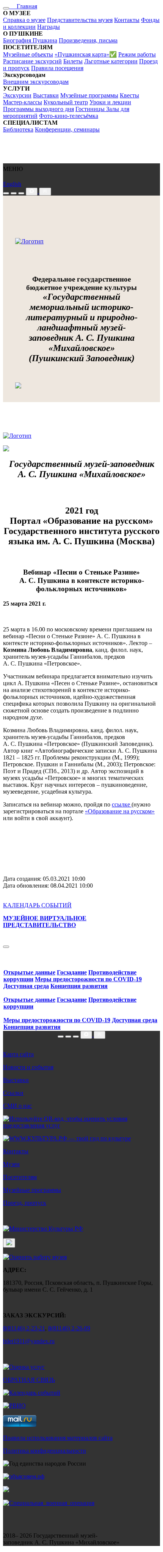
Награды (48, 26)
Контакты (126, 20)
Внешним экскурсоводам (36, 81)
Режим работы (137, 54)
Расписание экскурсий (32, 61)
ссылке (122, 804)
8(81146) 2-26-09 (69, 1328)
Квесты (129, 95)
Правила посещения (57, 68)
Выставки (46, 95)
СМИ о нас (17, 1106)
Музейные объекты (28, 54)
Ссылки (13, 1093)
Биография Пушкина (30, 40)
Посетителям (20, 1177)
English (12, 184)
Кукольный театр (66, 102)
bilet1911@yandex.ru (29, 1341)
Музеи (11, 1164)
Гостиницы (90, 109)
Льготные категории (111, 61)
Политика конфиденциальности (44, 1450)
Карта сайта (18, 1054)
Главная (23, 6)
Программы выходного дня (38, 109)
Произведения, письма (88, 40)
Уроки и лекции (110, 102)
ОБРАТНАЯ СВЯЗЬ (29, 1380)
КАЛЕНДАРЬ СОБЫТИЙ (37, 905)
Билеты (73, 61)
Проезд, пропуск (24, 1203)
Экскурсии (17, 95)
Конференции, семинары (67, 129)
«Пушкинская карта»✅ (86, 54)
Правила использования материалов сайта (58, 1438)
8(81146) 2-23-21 (24, 1328)
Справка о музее (24, 20)
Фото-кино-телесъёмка (68, 116)
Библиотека (18, 129)
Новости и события (28, 1067)
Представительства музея (80, 20)
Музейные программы (89, 95)
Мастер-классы (22, 102)
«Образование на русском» (120, 811)
